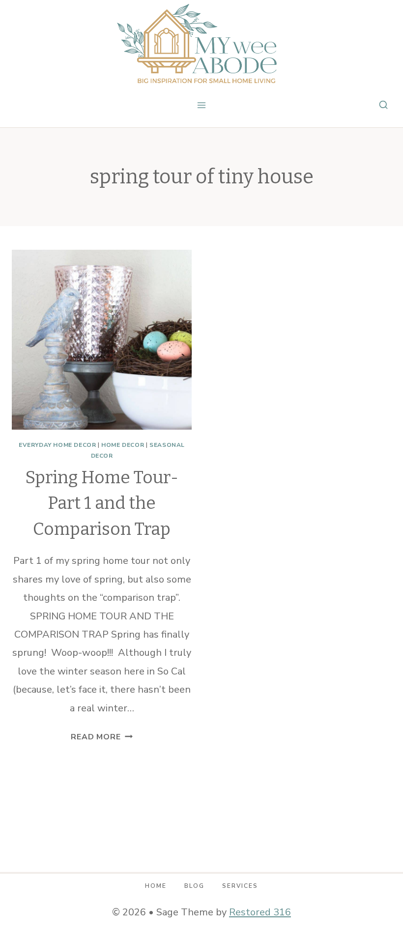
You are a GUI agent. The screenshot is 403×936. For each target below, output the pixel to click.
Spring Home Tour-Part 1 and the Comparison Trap (101, 503)
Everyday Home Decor (57, 445)
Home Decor (122, 445)
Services (240, 886)
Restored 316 (260, 912)
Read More (101, 736)
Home (156, 886)
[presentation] (102, 340)
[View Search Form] (383, 105)
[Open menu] (202, 105)
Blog (194, 886)
